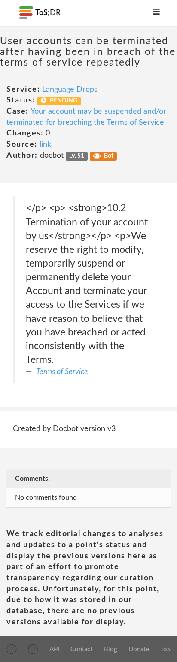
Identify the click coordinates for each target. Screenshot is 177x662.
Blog (110, 649)
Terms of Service (62, 372)
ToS (165, 649)
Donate (138, 649)
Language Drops (70, 89)
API (54, 649)
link (45, 144)
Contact (81, 649)
